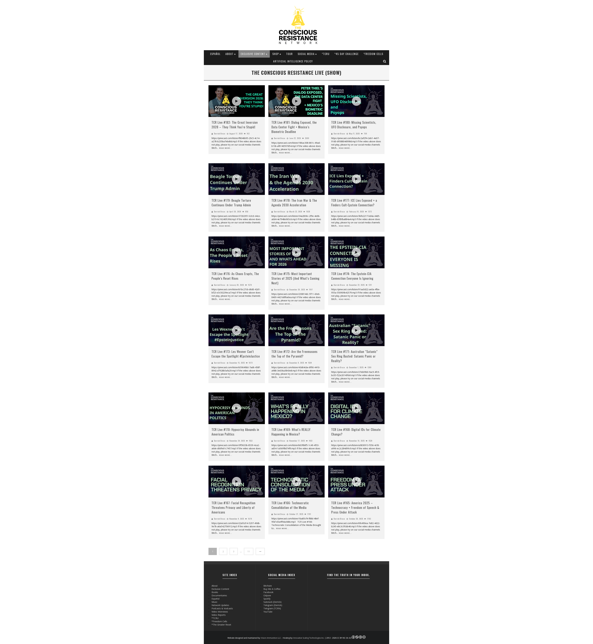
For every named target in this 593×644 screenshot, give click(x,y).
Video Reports (219, 614)
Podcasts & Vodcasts (222, 608)
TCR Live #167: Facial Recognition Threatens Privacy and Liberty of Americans (233, 507)
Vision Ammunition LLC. (271, 638)
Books (215, 592)
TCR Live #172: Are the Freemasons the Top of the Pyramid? (294, 353)
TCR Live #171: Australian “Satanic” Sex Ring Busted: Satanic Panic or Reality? (354, 356)
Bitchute (267, 585)
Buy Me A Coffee (271, 588)
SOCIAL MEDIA (306, 54)
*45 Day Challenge (346, 54)
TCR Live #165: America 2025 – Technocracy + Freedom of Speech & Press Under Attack (355, 507)
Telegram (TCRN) (272, 608)
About (229, 54)
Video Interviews (220, 611)
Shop (275, 54)
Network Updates (220, 605)
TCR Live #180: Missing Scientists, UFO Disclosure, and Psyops (353, 124)
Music (214, 601)
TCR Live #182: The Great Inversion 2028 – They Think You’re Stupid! (235, 124)
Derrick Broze (219, 133)
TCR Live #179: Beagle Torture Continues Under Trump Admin (231, 202)
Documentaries (219, 595)
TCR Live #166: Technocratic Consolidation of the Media (290, 505)
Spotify (266, 598)
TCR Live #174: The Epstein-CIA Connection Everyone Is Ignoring (352, 276)
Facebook (268, 592)
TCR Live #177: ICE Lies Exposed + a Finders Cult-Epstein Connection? (354, 202)
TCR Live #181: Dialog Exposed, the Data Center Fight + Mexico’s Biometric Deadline (294, 127)
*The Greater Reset (221, 624)
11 (248, 551)
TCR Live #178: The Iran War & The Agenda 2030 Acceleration (294, 202)
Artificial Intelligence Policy (293, 61)
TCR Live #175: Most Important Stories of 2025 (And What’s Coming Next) (295, 278)
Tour (289, 54)
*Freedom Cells (373, 54)
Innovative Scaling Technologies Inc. (308, 638)
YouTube (267, 611)
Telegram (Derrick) (272, 605)
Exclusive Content (253, 54)
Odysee (267, 595)
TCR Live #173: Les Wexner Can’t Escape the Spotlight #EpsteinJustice (236, 353)
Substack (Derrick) (272, 601)
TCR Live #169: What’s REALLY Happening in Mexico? (291, 431)
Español (215, 54)
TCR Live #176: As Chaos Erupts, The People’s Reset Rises (235, 276)
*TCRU (326, 54)
